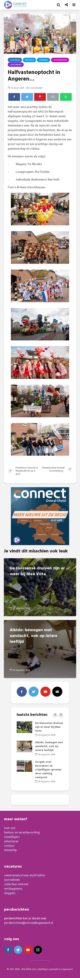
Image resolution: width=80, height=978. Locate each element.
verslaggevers (13, 889)
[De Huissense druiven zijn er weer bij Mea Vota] (40, 587)
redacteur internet (16, 884)
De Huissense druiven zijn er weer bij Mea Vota (37, 571)
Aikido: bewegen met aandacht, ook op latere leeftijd (33, 636)
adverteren (11, 841)
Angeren (29, 60)
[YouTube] (45, 692)
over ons (9, 828)
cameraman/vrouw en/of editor (24, 875)
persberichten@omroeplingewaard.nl (28, 923)
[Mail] (57, 692)
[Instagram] (38, 950)
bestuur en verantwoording (22, 832)
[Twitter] (34, 692)
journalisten (12, 880)
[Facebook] (22, 692)
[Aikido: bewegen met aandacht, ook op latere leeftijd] (40, 649)
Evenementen (60, 60)
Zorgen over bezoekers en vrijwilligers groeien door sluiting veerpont (48, 770)
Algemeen (15, 60)
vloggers (10, 893)
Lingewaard (16, 65)
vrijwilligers (12, 837)
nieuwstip (10, 850)
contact (9, 846)
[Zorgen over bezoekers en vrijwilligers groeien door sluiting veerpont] (24, 766)
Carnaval (43, 60)
